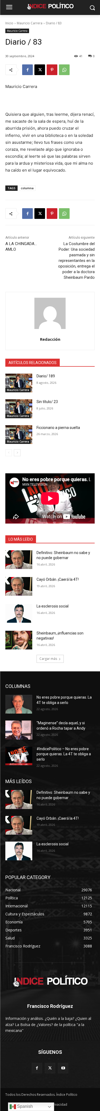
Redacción (50, 339)
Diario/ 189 (46, 376)
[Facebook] (27, 69)
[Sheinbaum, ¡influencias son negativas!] (18, 640)
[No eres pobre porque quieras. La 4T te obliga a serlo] (18, 704)
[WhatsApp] (64, 69)
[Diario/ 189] (18, 383)
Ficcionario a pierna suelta (58, 427)
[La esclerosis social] (18, 613)
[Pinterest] (52, 69)
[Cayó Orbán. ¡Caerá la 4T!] (18, 586)
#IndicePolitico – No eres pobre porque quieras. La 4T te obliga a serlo (64, 754)
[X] (39, 69)
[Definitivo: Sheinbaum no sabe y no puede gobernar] (18, 559)
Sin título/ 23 (47, 402)
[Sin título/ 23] (18, 408)
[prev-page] (8, 452)
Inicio (9, 23)
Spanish (24, 1106)
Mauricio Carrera (29, 23)
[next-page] (17, 452)
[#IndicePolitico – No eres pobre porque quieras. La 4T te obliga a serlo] (18, 755)
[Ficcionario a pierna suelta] (18, 434)
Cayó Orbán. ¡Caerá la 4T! (58, 579)
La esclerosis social (53, 606)
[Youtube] (63, 1068)
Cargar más (48, 658)
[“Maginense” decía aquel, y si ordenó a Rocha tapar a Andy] (18, 730)
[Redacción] (50, 313)
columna (27, 188)
